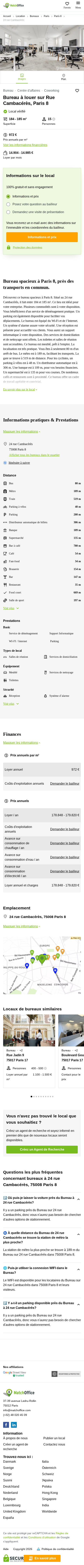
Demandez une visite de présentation (38, 212)
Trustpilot (8, 262)
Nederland (10, 1492)
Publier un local (54, 1438)
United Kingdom (14, 1511)
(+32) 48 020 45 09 (15, 1414)
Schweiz (48, 1474)
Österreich (49, 1467)
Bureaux (34, 16)
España (8, 1517)
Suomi (7, 1480)
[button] (51, 1019)
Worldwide (49, 1511)
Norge (7, 1474)
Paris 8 (58, 16)
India (45, 1505)
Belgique (9, 1499)
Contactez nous (54, 1444)
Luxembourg (12, 1505)
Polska (47, 1486)
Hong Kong (50, 1492)
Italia (45, 1461)
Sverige (8, 1467)
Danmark (9, 1461)
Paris (46, 16)
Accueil (7, 16)
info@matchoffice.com (17, 1410)
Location (20, 16)
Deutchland (11, 1486)
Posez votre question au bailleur (35, 204)
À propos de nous (15, 1438)
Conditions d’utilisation (42, 1537)
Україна (47, 1480)
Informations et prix (26, 196)
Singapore (49, 1499)
